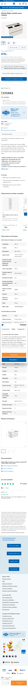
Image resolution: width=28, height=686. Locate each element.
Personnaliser (13, 359)
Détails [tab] (13, 329)
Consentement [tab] (5, 329)
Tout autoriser (14, 354)
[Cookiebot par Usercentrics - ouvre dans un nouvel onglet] (20, 325)
